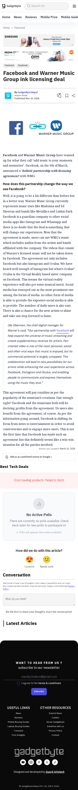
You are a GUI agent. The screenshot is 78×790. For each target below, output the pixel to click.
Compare (18, 730)
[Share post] (73, 95)
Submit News (55, 713)
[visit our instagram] (31, 762)
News (18, 17)
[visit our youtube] (23, 762)
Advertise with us (55, 726)
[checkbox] (18, 683)
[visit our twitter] (47, 762)
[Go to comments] (59, 96)
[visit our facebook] (39, 762)
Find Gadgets (18, 735)
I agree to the (41, 683)
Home (6, 17)
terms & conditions (49, 683)
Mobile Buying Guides (18, 722)
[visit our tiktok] (55, 762)
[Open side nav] (74, 6)
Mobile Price (49, 17)
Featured (20, 28)
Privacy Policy (55, 730)
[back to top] (71, 782)
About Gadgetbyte (55, 722)
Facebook (23, 65)
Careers (55, 717)
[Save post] (66, 95)
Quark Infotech (55, 772)
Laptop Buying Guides (19, 726)
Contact (55, 735)
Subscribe (39, 691)
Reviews (31, 17)
